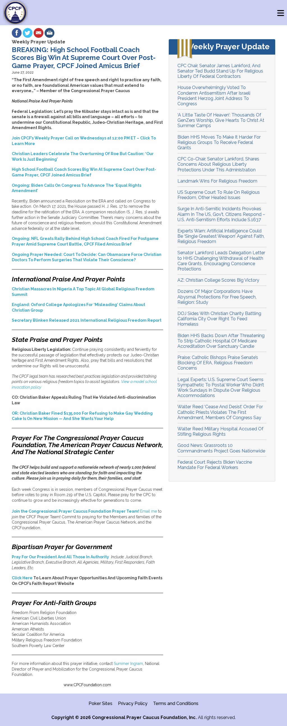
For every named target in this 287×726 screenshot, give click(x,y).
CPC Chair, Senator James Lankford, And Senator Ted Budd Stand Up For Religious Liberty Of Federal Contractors (220, 71)
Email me (148, 511)
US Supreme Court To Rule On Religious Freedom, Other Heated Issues (218, 195)
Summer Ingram (128, 663)
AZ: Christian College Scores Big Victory (218, 280)
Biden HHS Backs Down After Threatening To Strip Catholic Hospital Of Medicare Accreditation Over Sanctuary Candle (221, 341)
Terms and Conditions (175, 703)
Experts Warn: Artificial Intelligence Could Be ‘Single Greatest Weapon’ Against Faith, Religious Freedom (221, 236)
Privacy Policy (132, 703)
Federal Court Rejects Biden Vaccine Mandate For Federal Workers (214, 464)
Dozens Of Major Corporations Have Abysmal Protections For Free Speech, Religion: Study (216, 297)
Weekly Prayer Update (38, 42)
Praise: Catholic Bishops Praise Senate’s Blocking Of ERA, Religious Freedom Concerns (217, 363)
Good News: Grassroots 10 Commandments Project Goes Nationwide (221, 448)
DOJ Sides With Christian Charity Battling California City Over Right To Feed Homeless (219, 319)
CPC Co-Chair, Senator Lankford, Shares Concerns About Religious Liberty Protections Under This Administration (218, 164)
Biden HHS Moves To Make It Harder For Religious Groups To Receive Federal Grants (219, 142)
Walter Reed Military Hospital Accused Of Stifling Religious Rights (220, 431)
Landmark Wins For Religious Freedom (217, 181)
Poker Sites (100, 703)
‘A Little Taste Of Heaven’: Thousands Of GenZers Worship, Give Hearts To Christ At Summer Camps (220, 120)
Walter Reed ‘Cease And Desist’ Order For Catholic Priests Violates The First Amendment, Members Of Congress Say (220, 412)
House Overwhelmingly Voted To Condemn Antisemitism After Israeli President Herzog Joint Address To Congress (213, 95)
